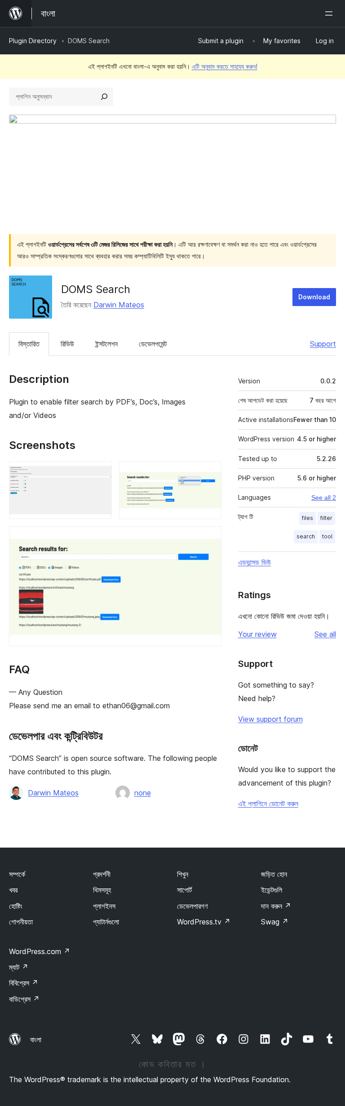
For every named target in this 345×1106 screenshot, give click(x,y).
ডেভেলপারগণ (192, 906)
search (305, 536)
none (142, 792)
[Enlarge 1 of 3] (99, 473)
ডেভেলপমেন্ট (153, 343)
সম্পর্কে (17, 874)
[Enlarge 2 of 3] (209, 473)
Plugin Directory (33, 40)
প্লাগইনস (104, 906)
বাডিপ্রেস (24, 999)
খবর (13, 889)
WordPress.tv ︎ (203, 921)
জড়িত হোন (274, 874)
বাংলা (35, 1039)
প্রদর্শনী (102, 874)
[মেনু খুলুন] (330, 13)
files (307, 518)
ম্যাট (18, 967)
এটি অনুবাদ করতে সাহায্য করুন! (224, 66)
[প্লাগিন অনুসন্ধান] (104, 97)
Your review (257, 634)
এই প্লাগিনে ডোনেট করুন (268, 803)
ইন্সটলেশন (106, 343)
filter (326, 518)
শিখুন (182, 874)
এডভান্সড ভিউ (254, 562)
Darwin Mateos (118, 304)
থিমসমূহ (102, 889)
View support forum (270, 719)
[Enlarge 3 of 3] (209, 538)
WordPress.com (39, 951)
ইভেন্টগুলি (271, 889)
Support (323, 343)
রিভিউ (67, 343)
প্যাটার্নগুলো (106, 921)
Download (314, 297)
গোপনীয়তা (21, 921)
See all (325, 634)
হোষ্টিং (15, 906)
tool (327, 536)
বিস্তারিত (29, 343)
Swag (274, 921)
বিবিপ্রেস (23, 982)
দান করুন (276, 906)
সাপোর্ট (184, 889)
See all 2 (323, 497)
